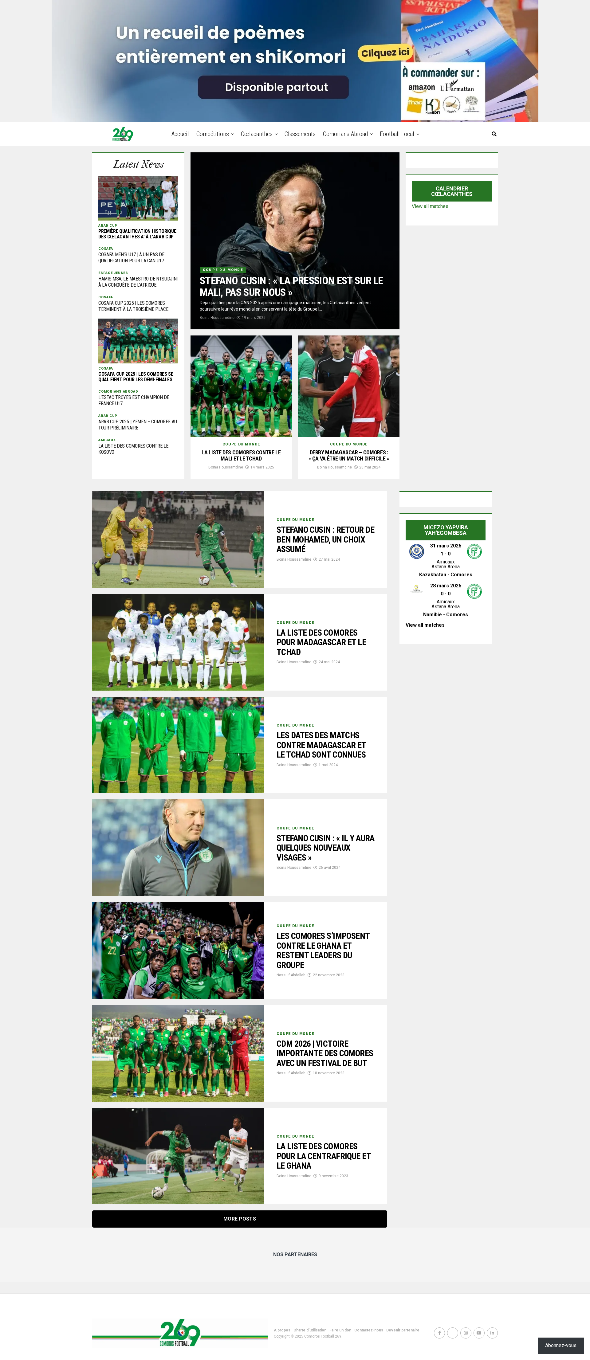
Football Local (397, 134)
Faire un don (340, 1330)
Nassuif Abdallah (291, 975)
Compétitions (212, 134)
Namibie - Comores (445, 614)
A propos (282, 1330)
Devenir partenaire (402, 1330)
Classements (300, 134)
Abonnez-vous (560, 1345)
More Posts (239, 1219)
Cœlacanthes (257, 134)
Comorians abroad (345, 134)
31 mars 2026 (445, 546)
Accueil (180, 134)
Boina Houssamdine (217, 318)
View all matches (430, 206)
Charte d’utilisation (309, 1330)
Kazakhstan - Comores (445, 575)
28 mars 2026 (445, 586)
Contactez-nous (368, 1330)
